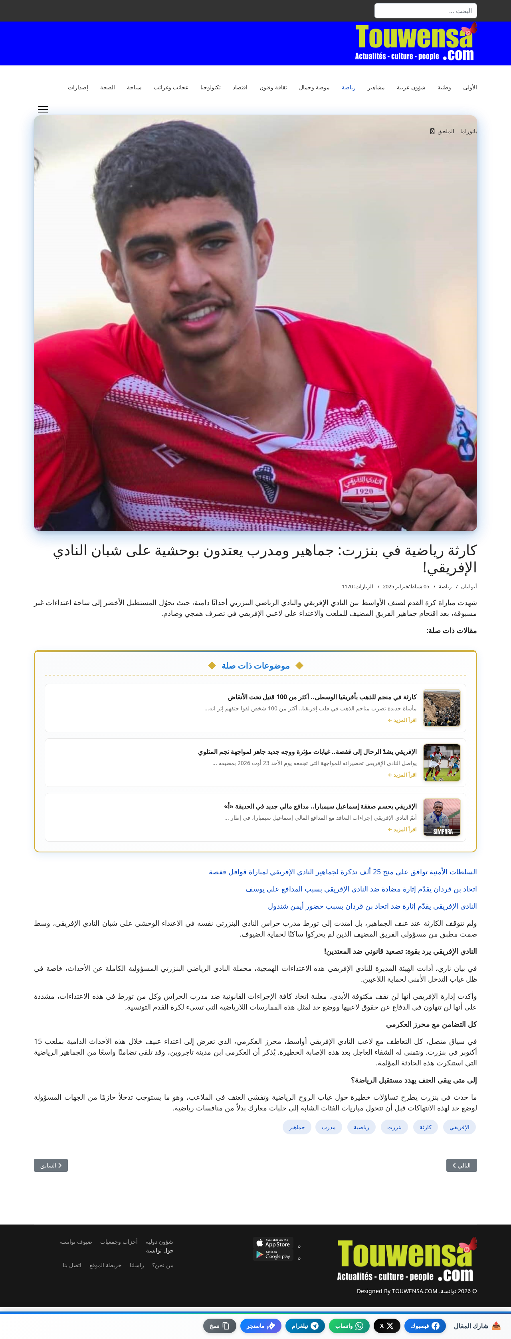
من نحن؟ (163, 1265)
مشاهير (376, 87)
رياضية (361, 1127)
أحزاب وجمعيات (119, 1241)
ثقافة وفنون (273, 87)
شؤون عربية (411, 87)
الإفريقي (459, 1127)
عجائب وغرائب (171, 87)
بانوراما (468, 131)
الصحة (107, 87)
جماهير (297, 1127)
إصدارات (78, 87)
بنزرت (394, 1127)
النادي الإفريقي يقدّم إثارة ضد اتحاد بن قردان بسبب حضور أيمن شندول (372, 906)
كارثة (426, 1127)
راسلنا (137, 1265)
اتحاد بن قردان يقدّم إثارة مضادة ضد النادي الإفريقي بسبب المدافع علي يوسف (361, 888)
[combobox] (425, 10)
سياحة (134, 87)
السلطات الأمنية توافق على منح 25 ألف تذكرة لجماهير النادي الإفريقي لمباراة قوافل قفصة (343, 871)
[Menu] (43, 109)
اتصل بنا (72, 1265)
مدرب (329, 1127)
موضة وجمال (314, 87)
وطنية (444, 87)
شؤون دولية (159, 1241)
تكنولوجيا (210, 87)
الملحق (446, 131)
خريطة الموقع (105, 1265)
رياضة (349, 87)
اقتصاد (240, 87)
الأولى (470, 87)
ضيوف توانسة (76, 1241)
